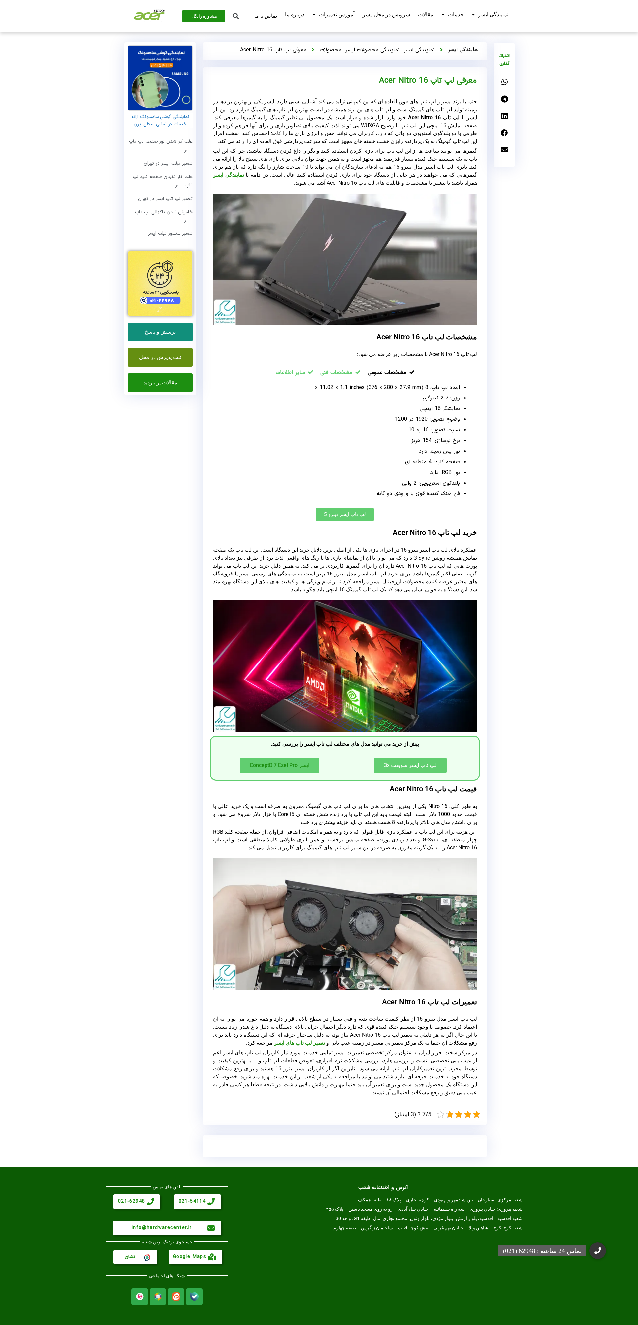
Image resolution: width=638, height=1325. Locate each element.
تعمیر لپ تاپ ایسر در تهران (165, 198)
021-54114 (192, 1201)
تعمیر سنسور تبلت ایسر (170, 233)
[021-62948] (150, 1201)
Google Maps (189, 1256)
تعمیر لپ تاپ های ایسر (299, 1043)
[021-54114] (211, 1201)
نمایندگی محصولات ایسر (372, 50)
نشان (130, 1256)
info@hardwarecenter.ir (162, 1227)
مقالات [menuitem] (425, 14)
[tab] (391, 372)
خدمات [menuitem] (456, 14)
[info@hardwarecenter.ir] (211, 1228)
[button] (504, 82)
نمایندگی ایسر (419, 50)
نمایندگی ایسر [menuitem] (493, 14)
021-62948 (131, 1201)
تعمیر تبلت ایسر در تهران (168, 163)
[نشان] (146, 1257)
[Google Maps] (212, 1257)
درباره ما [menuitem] (294, 14)
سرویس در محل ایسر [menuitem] (386, 14)
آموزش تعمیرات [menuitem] (337, 14)
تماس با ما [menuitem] (265, 16)
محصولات (330, 50)
